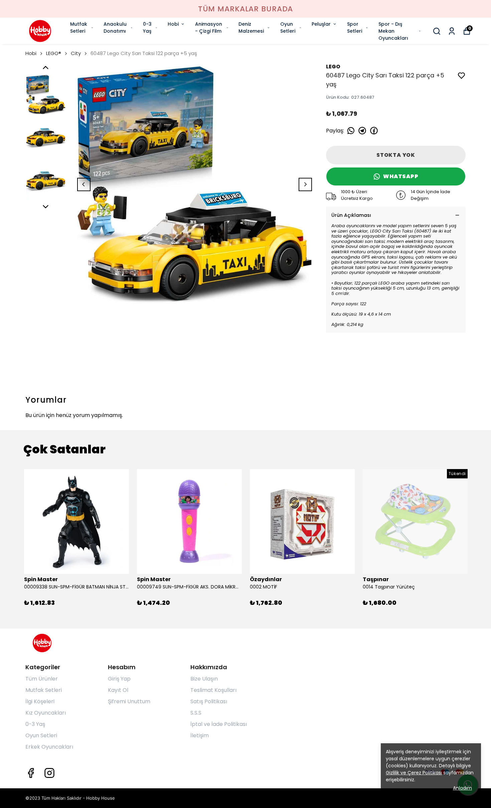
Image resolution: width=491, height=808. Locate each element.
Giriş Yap (119, 679)
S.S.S (195, 713)
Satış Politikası (208, 701)
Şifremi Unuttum (129, 701)
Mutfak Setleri (78, 27)
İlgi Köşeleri (39, 701)
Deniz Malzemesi (251, 27)
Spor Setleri (354, 27)
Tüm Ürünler (41, 679)
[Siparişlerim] (452, 31)
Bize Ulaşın (204, 679)
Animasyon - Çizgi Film (208, 27)
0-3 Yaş (147, 27)
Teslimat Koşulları (213, 690)
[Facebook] (30, 773)
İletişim (199, 735)
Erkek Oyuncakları (49, 747)
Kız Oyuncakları (45, 713)
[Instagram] (49, 773)
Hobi (173, 24)
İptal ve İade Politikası (218, 724)
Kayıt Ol (118, 690)
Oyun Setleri (287, 27)
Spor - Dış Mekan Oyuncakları (393, 31)
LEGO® (53, 53)
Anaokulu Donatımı (115, 27)
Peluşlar (321, 24)
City (76, 53)
